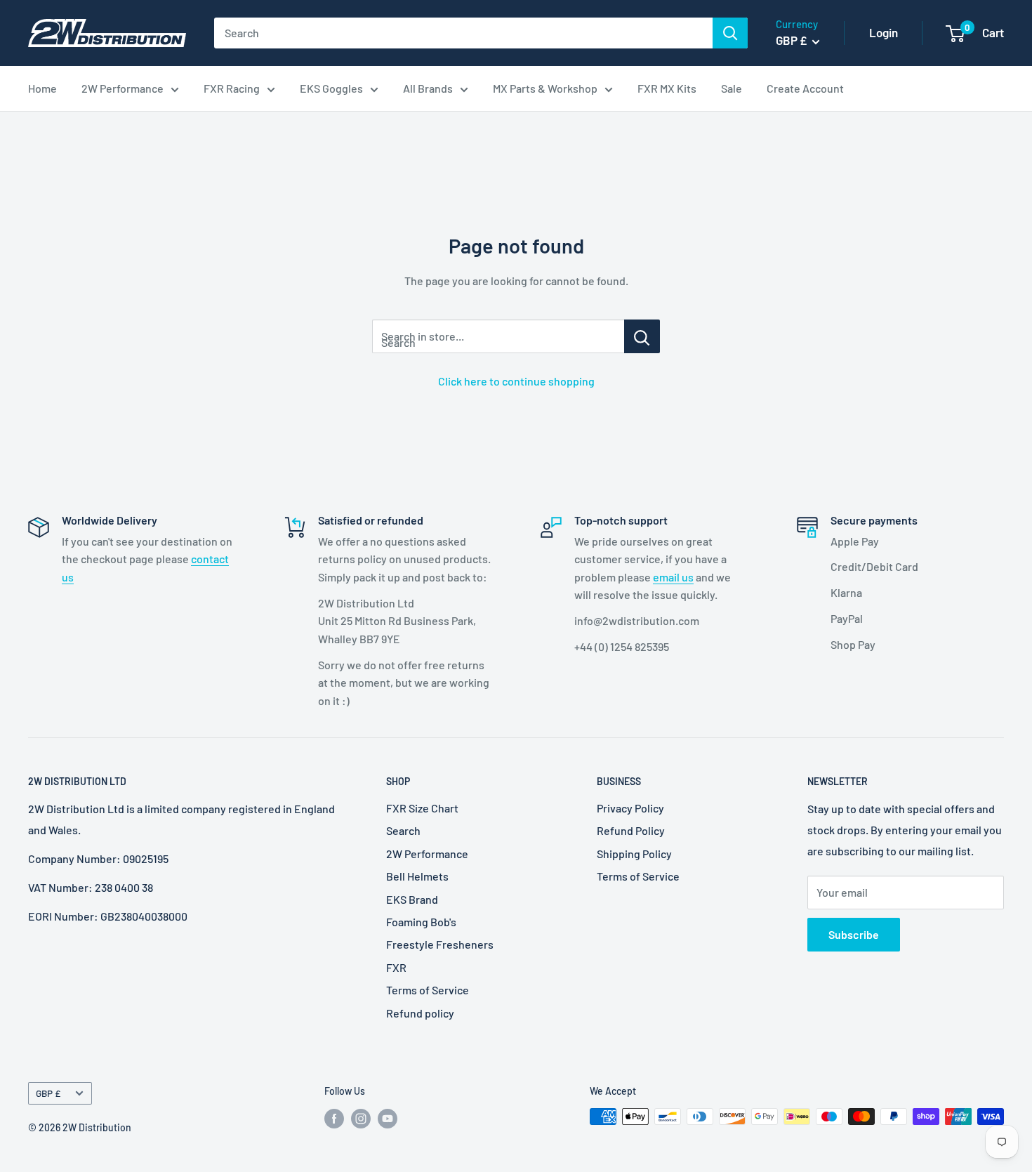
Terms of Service (427, 989)
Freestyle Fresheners (440, 944)
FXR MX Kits (666, 88)
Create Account (805, 88)
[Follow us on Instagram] (361, 1118)
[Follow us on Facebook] (334, 1118)
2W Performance (122, 88)
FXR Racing (232, 88)
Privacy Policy (630, 808)
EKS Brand (412, 899)
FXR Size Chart (422, 808)
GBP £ (48, 1093)
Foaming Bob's (421, 921)
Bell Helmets (417, 876)
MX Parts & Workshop (545, 88)
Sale (731, 88)
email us (673, 577)
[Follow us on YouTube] (387, 1118)
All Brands (428, 88)
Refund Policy (631, 830)
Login (883, 32)
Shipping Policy (634, 853)
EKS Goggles (331, 88)
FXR (396, 967)
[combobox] (463, 33)
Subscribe (853, 934)
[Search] (730, 33)
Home (42, 88)
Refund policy (420, 1013)
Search (403, 830)
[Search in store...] (642, 336)
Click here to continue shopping (516, 381)
